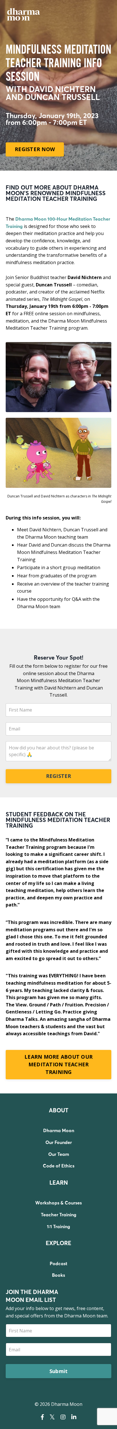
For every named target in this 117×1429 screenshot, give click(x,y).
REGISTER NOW (35, 149)
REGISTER (58, 776)
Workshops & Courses (58, 1203)
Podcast (58, 1263)
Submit (58, 1371)
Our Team (58, 1154)
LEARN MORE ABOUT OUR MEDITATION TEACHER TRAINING (58, 1064)
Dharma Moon (58, 1130)
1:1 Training (58, 1226)
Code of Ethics (58, 1166)
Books (58, 1275)
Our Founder (58, 1142)
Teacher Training (58, 1214)
